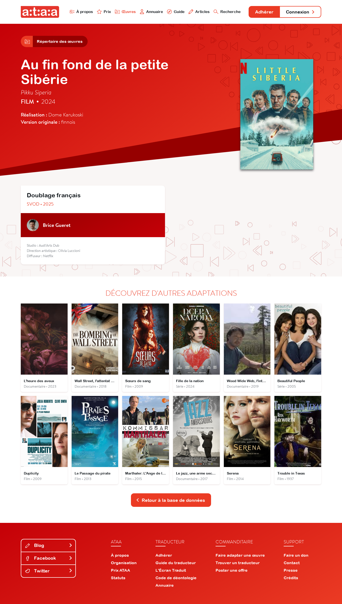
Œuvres (129, 12)
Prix (107, 12)
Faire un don (296, 555)
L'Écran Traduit (170, 570)
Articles (202, 12)
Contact (292, 562)
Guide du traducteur (175, 562)
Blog (38, 545)
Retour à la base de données (173, 500)
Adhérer (264, 12)
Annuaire (154, 12)
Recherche (230, 12)
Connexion (297, 12)
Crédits (291, 577)
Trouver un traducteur (238, 562)
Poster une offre (232, 570)
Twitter (41, 570)
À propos (84, 12)
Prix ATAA (120, 570)
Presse (291, 570)
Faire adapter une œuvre (240, 555)
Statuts (118, 577)
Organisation (124, 562)
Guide (179, 12)
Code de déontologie (176, 577)
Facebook (44, 558)
